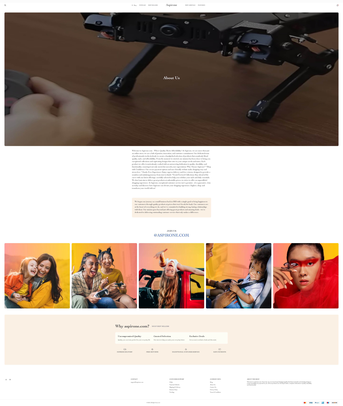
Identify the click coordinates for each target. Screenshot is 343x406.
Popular (142, 5)
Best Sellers (153, 5)
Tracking (171, 392)
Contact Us (213, 387)
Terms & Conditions (215, 392)
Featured (201, 5)
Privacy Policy (214, 389)
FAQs (171, 382)
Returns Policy (173, 389)
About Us (212, 384)
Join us (171, 231)
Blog (211, 382)
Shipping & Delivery (174, 387)
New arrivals (190, 5)
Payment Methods (174, 384)
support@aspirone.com (137, 382)
